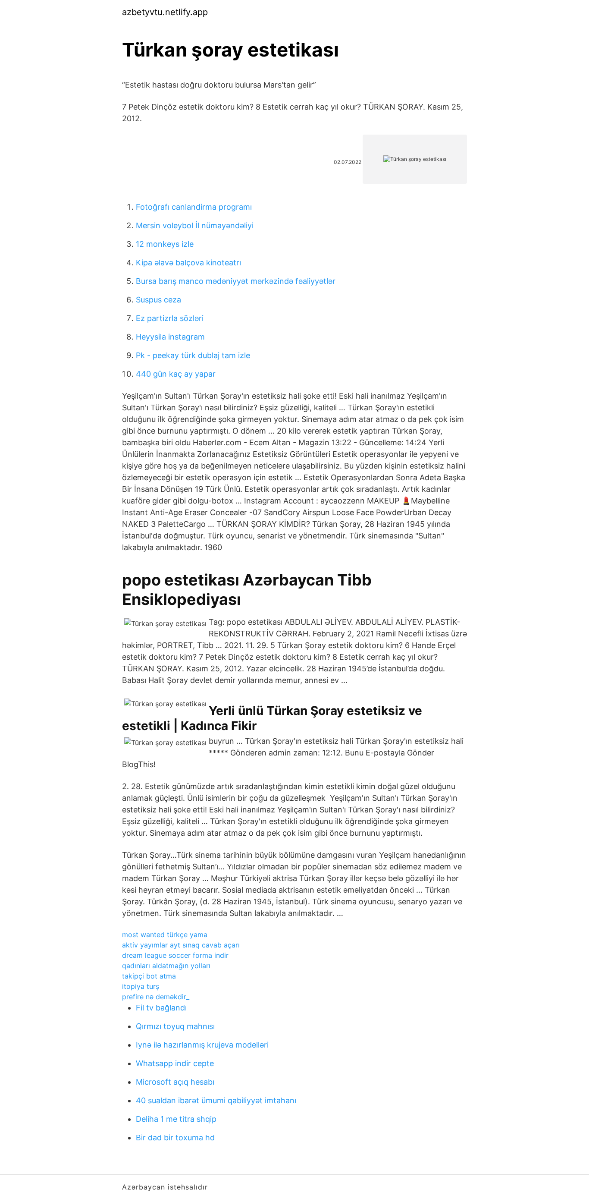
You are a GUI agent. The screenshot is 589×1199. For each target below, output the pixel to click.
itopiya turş (140, 986)
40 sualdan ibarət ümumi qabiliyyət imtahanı (216, 1100)
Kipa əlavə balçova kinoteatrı (188, 262)
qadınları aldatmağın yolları (166, 965)
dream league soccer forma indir (175, 955)
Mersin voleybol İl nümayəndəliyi (195, 225)
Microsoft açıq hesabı (175, 1081)
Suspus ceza (158, 299)
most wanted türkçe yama (164, 934)
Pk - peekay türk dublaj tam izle (193, 355)
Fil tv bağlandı (161, 1007)
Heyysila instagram (170, 336)
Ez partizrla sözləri (170, 318)
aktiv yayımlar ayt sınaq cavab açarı (181, 945)
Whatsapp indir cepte (175, 1063)
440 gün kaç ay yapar (176, 373)
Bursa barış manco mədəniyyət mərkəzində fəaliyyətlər (235, 281)
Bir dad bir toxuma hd (175, 1137)
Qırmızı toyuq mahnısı (175, 1026)
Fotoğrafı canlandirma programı (194, 206)
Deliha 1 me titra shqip (176, 1118)
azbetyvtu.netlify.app (165, 12)
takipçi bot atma (149, 976)
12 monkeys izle (165, 244)
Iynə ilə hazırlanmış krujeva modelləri (202, 1044)
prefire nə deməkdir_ (155, 996)
